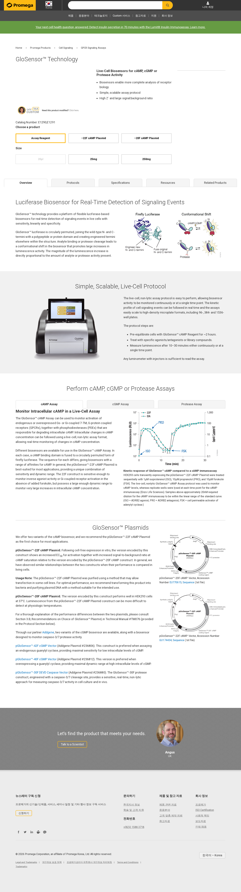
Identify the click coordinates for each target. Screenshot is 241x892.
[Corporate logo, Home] (20, 5)
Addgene (48, 632)
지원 (153, 15)
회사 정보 (167, 15)
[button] (167, 5)
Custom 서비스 (121, 15)
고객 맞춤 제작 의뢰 (170, 815)
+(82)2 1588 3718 (133, 827)
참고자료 (140, 15)
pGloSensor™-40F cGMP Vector (36, 659)
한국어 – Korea (212, 855)
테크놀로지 (101, 15)
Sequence (188, 582)
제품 (70, 15)
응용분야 (84, 15)
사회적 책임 (202, 815)
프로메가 (200, 804)
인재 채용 (201, 826)
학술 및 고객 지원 (133, 810)
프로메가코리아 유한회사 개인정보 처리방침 (89, 862)
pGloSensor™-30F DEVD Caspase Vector (42, 672)
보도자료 (200, 821)
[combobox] (115, 5)
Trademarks (21, 866)
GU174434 (165, 640)
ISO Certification (204, 810)
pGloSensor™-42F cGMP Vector (36, 645)
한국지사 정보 (131, 804)
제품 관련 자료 (167, 804)
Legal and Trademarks (26, 862)
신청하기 (24, 813)
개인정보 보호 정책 (52, 862)
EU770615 (175, 582)
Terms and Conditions (127, 862)
